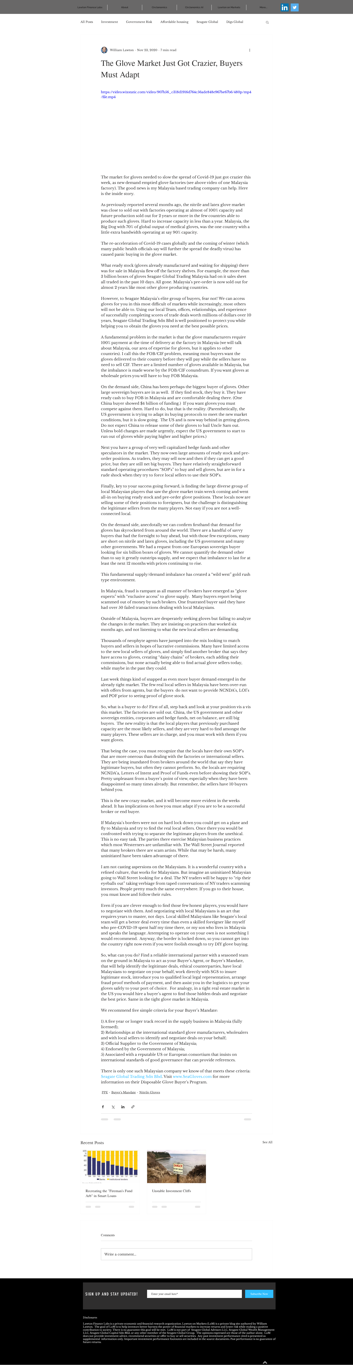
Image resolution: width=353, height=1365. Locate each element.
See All (268, 1142)
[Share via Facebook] (103, 1107)
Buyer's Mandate (123, 1092)
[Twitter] (295, 7)
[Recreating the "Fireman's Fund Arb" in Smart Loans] (110, 1166)
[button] (267, 22)
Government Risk (139, 22)
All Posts (86, 22)
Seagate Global (207, 22)
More (230, 22)
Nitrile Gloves (149, 1092)
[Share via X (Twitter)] (113, 1107)
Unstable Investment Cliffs (171, 1190)
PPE (105, 1092)
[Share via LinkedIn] (123, 1107)
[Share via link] (133, 1107)
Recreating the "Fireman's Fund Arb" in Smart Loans (109, 1193)
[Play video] (176, 132)
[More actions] (249, 50)
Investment (109, 22)
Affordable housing (174, 22)
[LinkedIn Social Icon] (285, 7)
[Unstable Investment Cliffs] (176, 1166)
